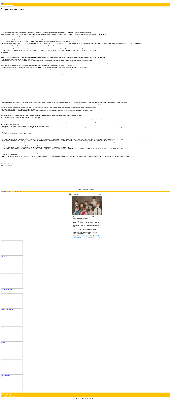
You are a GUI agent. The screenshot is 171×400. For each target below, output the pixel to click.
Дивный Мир (4, 3)
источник (168, 167)
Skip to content (4, 1)
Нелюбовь (3, 256)
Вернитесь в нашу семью (6, 289)
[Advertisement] (85, 21)
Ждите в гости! (4, 391)
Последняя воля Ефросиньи (7, 309)
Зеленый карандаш (5, 272)
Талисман (3, 342)
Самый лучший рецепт (6, 375)
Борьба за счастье (4, 358)
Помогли (3, 325)
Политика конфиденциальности (10, 396)
